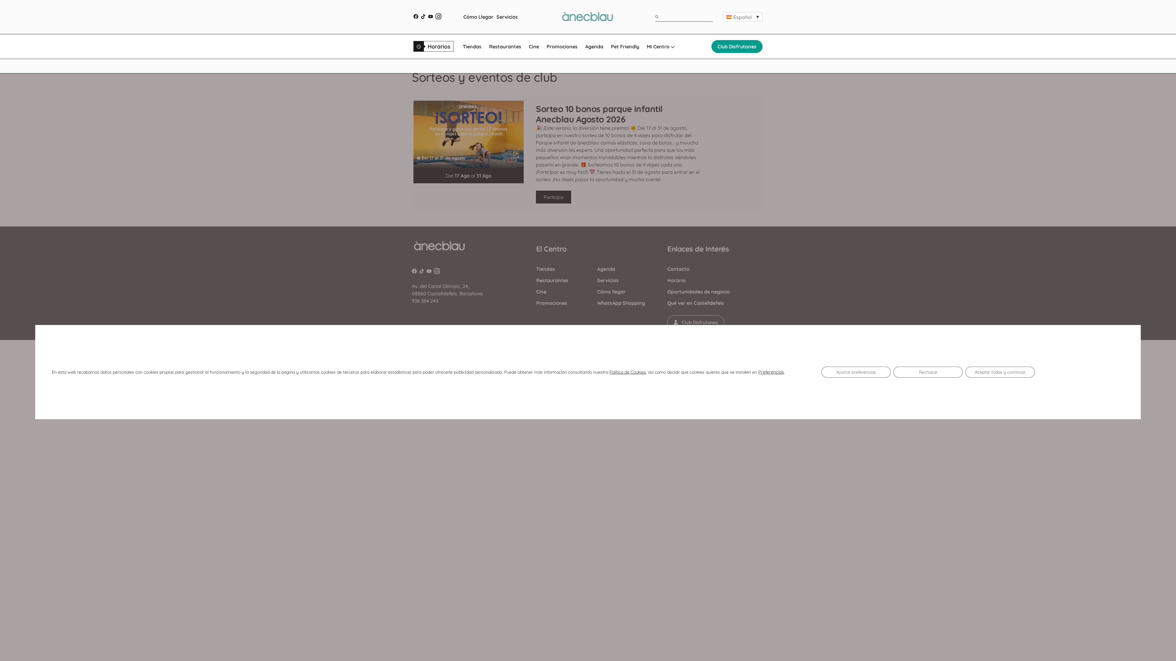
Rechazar (928, 372)
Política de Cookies (627, 372)
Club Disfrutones (737, 46)
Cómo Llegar (478, 17)
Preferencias (771, 372)
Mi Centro (659, 46)
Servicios (507, 17)
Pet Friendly (625, 46)
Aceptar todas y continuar (1000, 372)
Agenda (594, 46)
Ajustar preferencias (856, 372)
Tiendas (472, 46)
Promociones (562, 46)
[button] (743, 16)
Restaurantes (505, 46)
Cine (534, 46)
